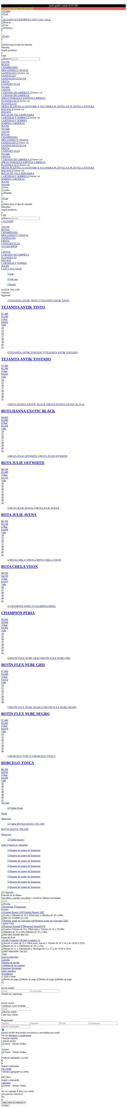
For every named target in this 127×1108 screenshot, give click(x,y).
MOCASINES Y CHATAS (14, 70)
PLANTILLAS (9, 101)
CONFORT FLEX (10, 84)
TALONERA (47, 106)
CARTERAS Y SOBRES (14, 117)
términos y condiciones (20, 1035)
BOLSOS (6, 109)
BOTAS (5, 64)
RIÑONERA (27, 115)
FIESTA (5, 81)
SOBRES (6, 123)
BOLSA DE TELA (11, 115)
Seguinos (23, 845)
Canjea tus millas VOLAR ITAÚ (17, 8)
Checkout (6, 1083)
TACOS (5, 62)
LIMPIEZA (40, 98)
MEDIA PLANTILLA (12, 106)
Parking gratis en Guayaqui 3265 (52, 920)
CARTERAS (18, 123)
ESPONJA (28, 98)
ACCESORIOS (22, 19)
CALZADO (7, 19)
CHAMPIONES (9, 67)
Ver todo (5, 87)
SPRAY (5, 98)
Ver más (5, 803)
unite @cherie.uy (10, 845)
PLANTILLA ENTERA (82, 106)
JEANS (5, 126)
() (5, 39)
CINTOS (5, 89)
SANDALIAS (8, 73)
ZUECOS (21, 78)
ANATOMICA (32, 106)
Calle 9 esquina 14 (31, 940)
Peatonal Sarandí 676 (34, 926)
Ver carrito (6, 1069)
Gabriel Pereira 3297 (34, 912)
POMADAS (16, 98)
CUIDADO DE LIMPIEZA (15, 92)
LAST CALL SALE (40, 19)
